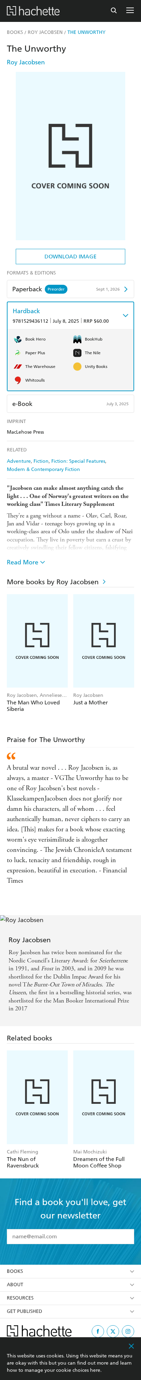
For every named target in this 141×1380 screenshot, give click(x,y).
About (15, 1285)
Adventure (19, 461)
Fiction (41, 461)
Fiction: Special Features (78, 461)
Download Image (70, 256)
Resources (20, 1298)
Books (15, 1271)
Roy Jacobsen (26, 62)
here (95, 1370)
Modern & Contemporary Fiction (43, 469)
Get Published (24, 1311)
